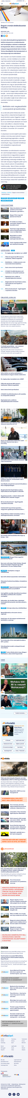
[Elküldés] (7, 35)
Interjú (23, 1041)
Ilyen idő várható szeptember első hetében (13, 576)
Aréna (15, 1065)
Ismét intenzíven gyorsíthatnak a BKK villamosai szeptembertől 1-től (10, 423)
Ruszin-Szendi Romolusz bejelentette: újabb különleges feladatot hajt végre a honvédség (12, 442)
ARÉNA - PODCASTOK (6, 1)
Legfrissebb (14, 1046)
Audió (12, 1048)
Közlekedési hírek (4, 1061)
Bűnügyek (3, 1048)
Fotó (23, 1046)
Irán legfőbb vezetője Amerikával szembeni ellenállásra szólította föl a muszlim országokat (13, 595)
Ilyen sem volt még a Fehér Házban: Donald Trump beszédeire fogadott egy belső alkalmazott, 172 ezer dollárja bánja (13, 565)
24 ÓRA (12, 250)
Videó (12, 1049)
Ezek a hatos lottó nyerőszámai (10, 389)
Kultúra (13, 1041)
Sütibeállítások (4, 1088)
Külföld (9, 192)
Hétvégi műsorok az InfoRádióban (17, 608)
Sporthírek (16, 1063)
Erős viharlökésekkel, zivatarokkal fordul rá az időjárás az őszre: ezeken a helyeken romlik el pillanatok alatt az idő (13, 870)
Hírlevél (23, 1048)
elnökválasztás (12, 198)
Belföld (2, 1039)
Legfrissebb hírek (18, 1059)
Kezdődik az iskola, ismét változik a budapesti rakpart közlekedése (12, 460)
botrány (4, 198)
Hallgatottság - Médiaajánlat (18, 1084)
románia (21, 198)
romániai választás (7, 200)
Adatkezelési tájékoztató (14, 1085)
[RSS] (9, 1094)
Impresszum (4, 1085)
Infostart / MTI (5, 31)
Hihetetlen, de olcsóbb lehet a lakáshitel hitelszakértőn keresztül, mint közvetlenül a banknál (13, 602)
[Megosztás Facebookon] (2, 35)
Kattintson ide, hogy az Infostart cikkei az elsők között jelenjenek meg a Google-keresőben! (13, 187)
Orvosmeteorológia (5, 1063)
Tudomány (13, 1039)
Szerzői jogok (15, 1087)
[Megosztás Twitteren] (4, 35)
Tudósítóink (24, 1039)
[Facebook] (14, 1094)
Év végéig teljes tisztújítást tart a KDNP (12, 379)
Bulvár (2, 1046)
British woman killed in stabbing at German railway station (12, 1023)
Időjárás (23, 1049)
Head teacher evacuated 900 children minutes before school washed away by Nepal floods (12, 957)
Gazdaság (3, 1042)
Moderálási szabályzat (6, 1087)
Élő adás (8, 740)
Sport (12, 1042)
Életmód (23, 1042)
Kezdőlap (4, 192)
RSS (20, 1087)
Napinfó (2, 1049)
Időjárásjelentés (17, 1061)
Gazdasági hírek (4, 1065)
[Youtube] (18, 1094)
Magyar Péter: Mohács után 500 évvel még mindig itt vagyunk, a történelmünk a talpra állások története (12, 479)
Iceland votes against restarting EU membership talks (12, 980)
